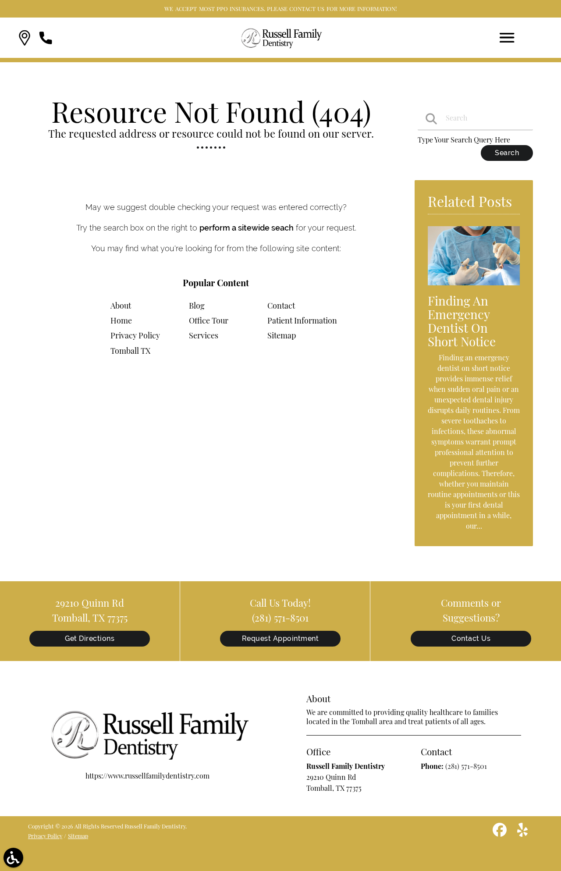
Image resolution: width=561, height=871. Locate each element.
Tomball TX (130, 350)
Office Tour (208, 320)
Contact (281, 305)
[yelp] (522, 833)
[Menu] (507, 37)
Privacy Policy (135, 335)
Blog (197, 305)
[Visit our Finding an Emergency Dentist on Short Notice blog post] (474, 287)
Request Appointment (280, 638)
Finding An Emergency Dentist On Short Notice (462, 320)
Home (121, 320)
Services (203, 335)
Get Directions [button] (89, 638)
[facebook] (500, 833)
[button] (24, 38)
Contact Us (470, 638)
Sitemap (281, 335)
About (120, 305)
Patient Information (302, 320)
